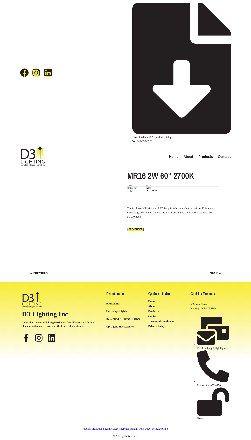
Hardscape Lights (116, 311)
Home (173, 156)
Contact (224, 156)
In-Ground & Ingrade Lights (123, 318)
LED (148, 190)
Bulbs (148, 188)
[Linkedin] (48, 72)
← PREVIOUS (39, 273)
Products (205, 156)
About (188, 156)
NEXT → (215, 273)
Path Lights (113, 303)
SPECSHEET (135, 229)
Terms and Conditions (161, 321)
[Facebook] (24, 72)
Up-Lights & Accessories (120, 326)
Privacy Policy (156, 326)
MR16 (154, 190)
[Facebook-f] (26, 338)
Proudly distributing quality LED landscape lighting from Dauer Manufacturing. (125, 428)
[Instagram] (36, 72)
